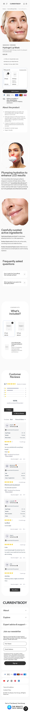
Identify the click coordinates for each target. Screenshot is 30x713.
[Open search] (6, 3)
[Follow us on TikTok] (8, 681)
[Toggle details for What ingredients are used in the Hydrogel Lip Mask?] (24, 282)
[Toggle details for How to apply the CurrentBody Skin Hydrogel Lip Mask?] (24, 274)
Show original (8, 456)
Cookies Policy (7, 690)
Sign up (15, 663)
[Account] (24, 3)
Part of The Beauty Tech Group (15, 703)
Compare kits (22, 70)
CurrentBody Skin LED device (18, 183)
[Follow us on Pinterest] (15, 681)
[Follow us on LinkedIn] (19, 681)
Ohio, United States (12, 100)
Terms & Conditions (8, 687)
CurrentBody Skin (12, 9)
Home (4, 9)
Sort (11, 419)
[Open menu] (4, 3)
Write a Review (20, 414)
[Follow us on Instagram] (11, 681)
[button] (15, 388)
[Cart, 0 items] (26, 3)
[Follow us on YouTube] (4, 681)
